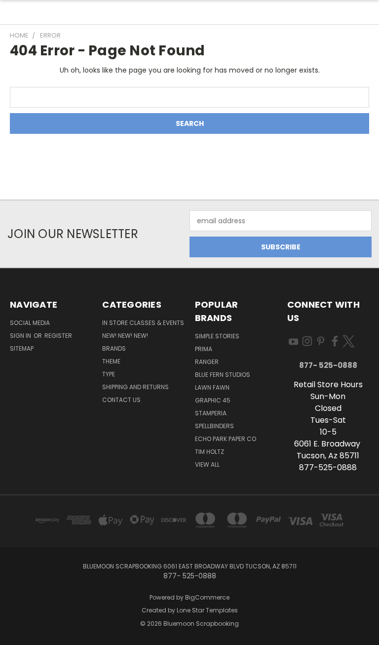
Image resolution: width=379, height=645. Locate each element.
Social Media (30, 323)
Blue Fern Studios (222, 374)
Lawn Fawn (212, 387)
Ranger (207, 362)
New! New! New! (125, 335)
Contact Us (121, 400)
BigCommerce (207, 597)
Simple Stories (217, 336)
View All (207, 464)
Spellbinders (214, 426)
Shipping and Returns (135, 387)
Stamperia (211, 413)
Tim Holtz (209, 451)
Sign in (21, 335)
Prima (203, 349)
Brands (114, 348)
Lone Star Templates (207, 610)
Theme (111, 361)
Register (58, 335)
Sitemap (22, 348)
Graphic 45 (212, 400)
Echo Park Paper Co (225, 439)
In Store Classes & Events (143, 323)
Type (108, 374)
